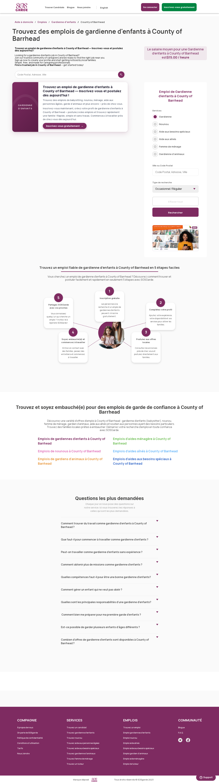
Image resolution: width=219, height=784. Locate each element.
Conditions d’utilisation (28, 743)
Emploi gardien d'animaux (135, 753)
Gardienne (165, 116)
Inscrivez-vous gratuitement (179, 7)
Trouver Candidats (54, 7)
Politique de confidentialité (30, 738)
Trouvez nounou (74, 738)
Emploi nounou (130, 738)
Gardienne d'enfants (63, 22)
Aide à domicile (24, 22)
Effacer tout (175, 201)
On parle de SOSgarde (27, 732)
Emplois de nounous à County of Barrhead (69, 451)
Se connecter (150, 7)
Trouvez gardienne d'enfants (80, 732)
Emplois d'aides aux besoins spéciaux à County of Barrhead (142, 461)
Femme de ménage (170, 146)
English (104, 7)
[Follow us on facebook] (188, 740)
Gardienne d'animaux (171, 154)
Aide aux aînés (167, 139)
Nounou (164, 124)
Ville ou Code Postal (162, 165)
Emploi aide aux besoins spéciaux (138, 748)
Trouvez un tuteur (75, 764)
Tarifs (20, 748)
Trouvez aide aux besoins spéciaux (83, 748)
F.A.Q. (180, 732)
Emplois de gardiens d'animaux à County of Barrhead (70, 461)
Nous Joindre (23, 753)
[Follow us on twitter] (180, 740)
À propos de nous (25, 727)
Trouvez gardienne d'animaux (81, 753)
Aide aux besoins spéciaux (174, 131)
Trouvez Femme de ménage (80, 758)
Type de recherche (162, 182)
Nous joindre (83, 7)
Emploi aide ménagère (133, 758)
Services (156, 110)
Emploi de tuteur (131, 764)
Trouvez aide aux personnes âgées (83, 743)
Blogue (70, 7)
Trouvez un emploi (131, 727)
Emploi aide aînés (131, 743)
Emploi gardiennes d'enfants (136, 732)
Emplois (42, 22)
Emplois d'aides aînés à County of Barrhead (145, 451)
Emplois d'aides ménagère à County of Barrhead (142, 441)
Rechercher (175, 212)
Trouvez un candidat (77, 727)
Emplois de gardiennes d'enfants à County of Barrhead (71, 441)
